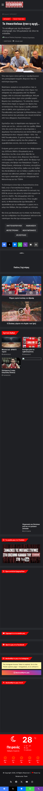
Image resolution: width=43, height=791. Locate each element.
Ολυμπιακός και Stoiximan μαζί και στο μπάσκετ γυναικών (31, 526)
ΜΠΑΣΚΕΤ (13, 14)
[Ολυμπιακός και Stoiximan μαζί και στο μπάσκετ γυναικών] (31, 440)
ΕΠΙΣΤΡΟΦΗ (12, 230)
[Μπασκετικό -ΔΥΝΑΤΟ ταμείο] (11, 342)
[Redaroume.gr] (14, 5)
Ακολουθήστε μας (22, 673)
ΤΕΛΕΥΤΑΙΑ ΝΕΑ (18, 19)
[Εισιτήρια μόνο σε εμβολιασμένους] (31, 342)
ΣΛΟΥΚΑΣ (21, 235)
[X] (9, 244)
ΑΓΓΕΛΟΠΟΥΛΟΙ (15, 226)
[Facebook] (4, 244)
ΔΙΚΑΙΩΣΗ (31, 226)
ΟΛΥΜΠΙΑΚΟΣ (30, 230)
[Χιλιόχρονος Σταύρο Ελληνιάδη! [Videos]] (11, 363)
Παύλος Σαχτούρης (28, 37)
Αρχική (6, 14)
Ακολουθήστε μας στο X (14, 683)
